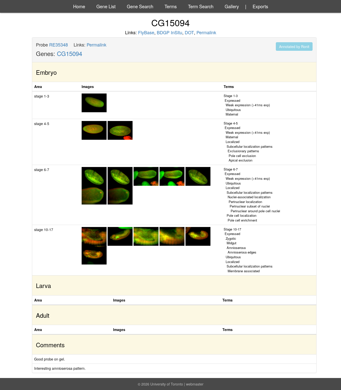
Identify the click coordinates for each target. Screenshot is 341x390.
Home (79, 6)
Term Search (200, 6)
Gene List (106, 6)
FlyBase (146, 32)
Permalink (206, 32)
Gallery (232, 6)
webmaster (194, 384)
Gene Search (140, 6)
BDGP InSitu (169, 32)
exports (260, 6)
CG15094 (69, 53)
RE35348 (58, 44)
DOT (189, 32)
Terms (171, 6)
